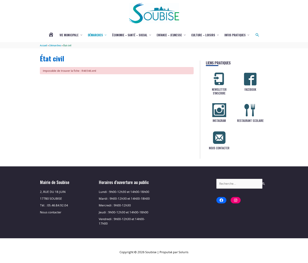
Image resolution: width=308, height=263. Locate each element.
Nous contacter (50, 212)
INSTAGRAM (219, 121)
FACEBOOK (250, 89)
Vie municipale (69, 35)
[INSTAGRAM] (219, 110)
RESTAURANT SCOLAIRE (250, 121)
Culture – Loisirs (203, 35)
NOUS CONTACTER (219, 148)
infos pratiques (235, 35)
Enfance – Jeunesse (169, 35)
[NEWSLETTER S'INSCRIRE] (219, 79)
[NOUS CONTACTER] (219, 137)
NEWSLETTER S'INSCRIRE (219, 91)
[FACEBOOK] (250, 79)
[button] (257, 35)
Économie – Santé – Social (129, 35)
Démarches (95, 35)
